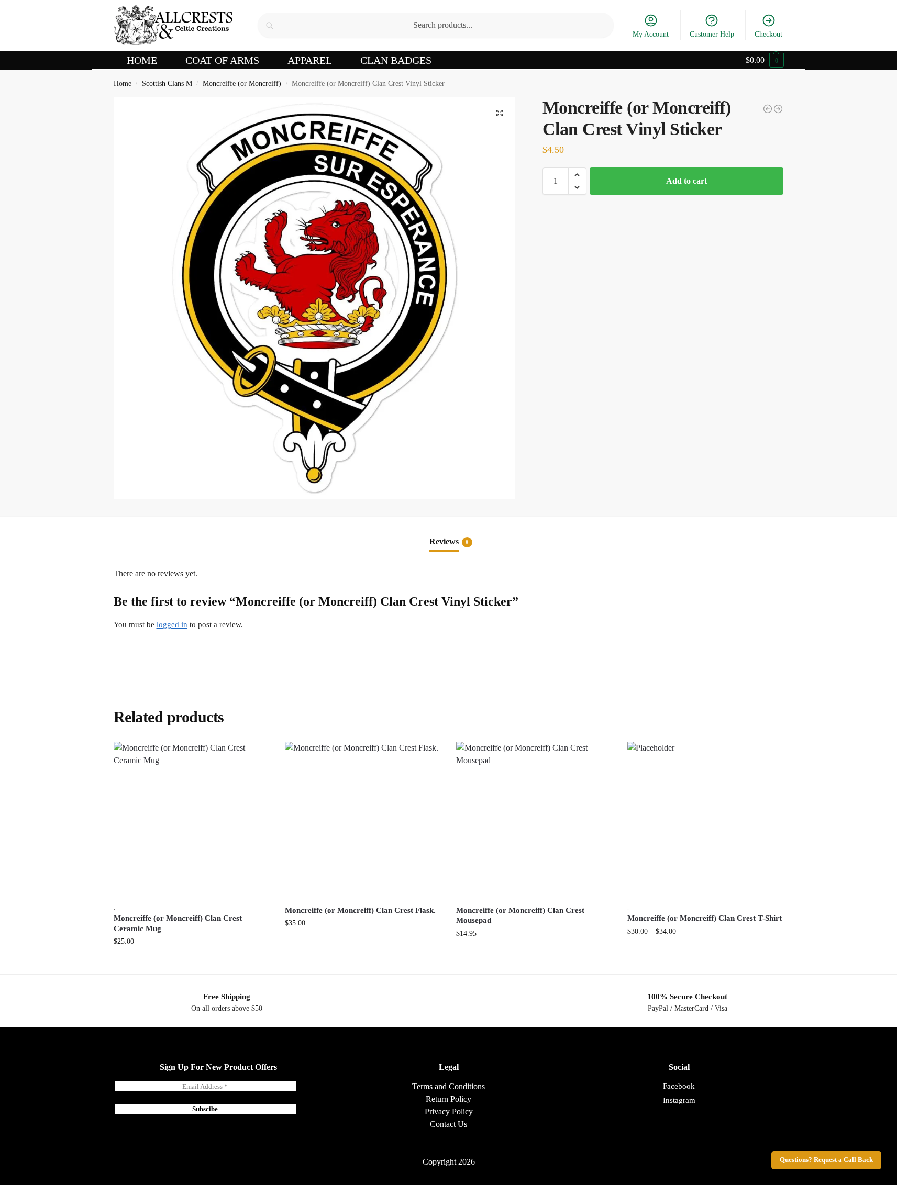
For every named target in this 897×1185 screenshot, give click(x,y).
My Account (651, 34)
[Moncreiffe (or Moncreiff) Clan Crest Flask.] (362, 819)
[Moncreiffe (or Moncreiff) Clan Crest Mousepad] (767, 109)
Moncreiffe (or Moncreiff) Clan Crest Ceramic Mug (178, 923)
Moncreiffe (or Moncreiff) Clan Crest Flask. (360, 910)
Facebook (679, 1086)
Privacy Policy (449, 1111)
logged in (172, 624)
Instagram (679, 1100)
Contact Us (448, 1124)
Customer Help (712, 34)
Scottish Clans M (167, 83)
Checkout (768, 34)
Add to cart (686, 180)
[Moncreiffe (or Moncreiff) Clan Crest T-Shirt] (778, 109)
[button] (765, 60)
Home (122, 83)
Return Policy (448, 1098)
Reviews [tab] (449, 541)
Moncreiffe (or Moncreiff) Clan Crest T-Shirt (704, 918)
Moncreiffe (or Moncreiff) (242, 83)
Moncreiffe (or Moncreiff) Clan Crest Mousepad (520, 915)
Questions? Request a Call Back (826, 1160)
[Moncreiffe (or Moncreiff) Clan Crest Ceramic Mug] (191, 819)
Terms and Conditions (448, 1086)
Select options (705, 953)
